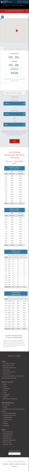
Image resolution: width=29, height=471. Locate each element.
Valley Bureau (7, 436)
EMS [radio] (2, 48)
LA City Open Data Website (13, 337)
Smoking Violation (9, 372)
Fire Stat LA (7, 374)
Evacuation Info (8, 365)
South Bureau (7, 434)
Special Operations (9, 440)
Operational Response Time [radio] (17, 48)
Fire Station (14, 110)
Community (14, 100)
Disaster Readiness (9, 367)
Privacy (5, 464)
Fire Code (6, 405)
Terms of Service (15, 464)
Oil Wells (6, 425)
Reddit (5, 396)
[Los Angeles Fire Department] (14, 11)
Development (7, 417)
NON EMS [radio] (6, 48)
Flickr (5, 392)
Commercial (7, 419)
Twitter (5, 390)
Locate (2, 17)
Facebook (6, 388)
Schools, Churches (9, 415)
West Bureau (7, 438)
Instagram (6, 394)
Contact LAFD (7, 444)
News (5, 386)
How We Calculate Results (13, 335)
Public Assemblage (9, 413)
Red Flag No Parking (10, 399)
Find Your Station (9, 363)
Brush (5, 407)
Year (14, 121)
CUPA (5, 421)
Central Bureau (8, 432)
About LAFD (7, 442)
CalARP (5, 423)
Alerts (5, 384)
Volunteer (6, 370)
